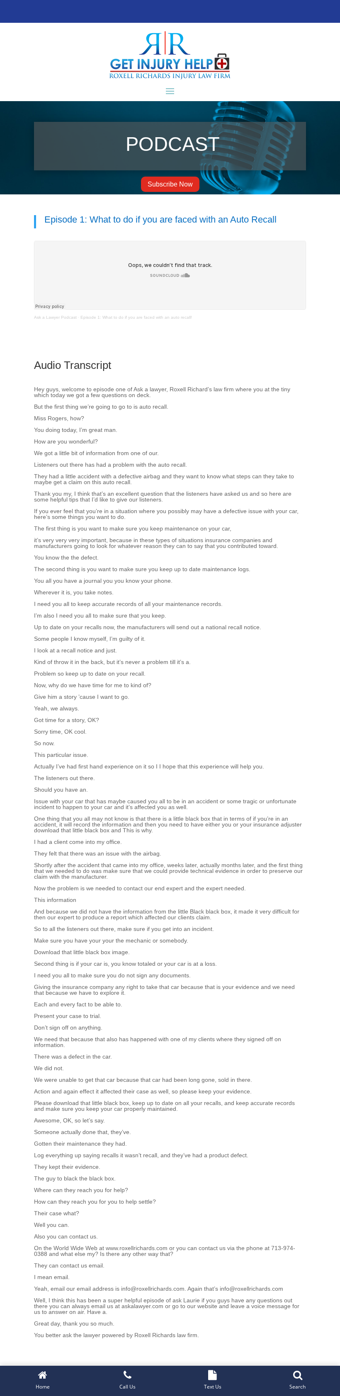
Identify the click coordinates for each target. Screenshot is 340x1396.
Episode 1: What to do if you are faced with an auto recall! (136, 317)
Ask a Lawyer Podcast (55, 317)
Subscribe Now (170, 184)
